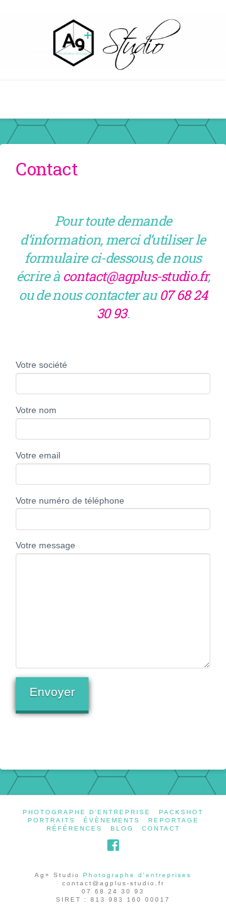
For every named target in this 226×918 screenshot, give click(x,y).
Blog (122, 828)
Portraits (51, 820)
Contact (161, 828)
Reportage (173, 820)
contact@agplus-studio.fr (135, 276)
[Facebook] (113, 845)
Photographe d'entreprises (137, 874)
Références (74, 828)
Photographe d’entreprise (87, 812)
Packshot (181, 812)
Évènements (111, 820)
